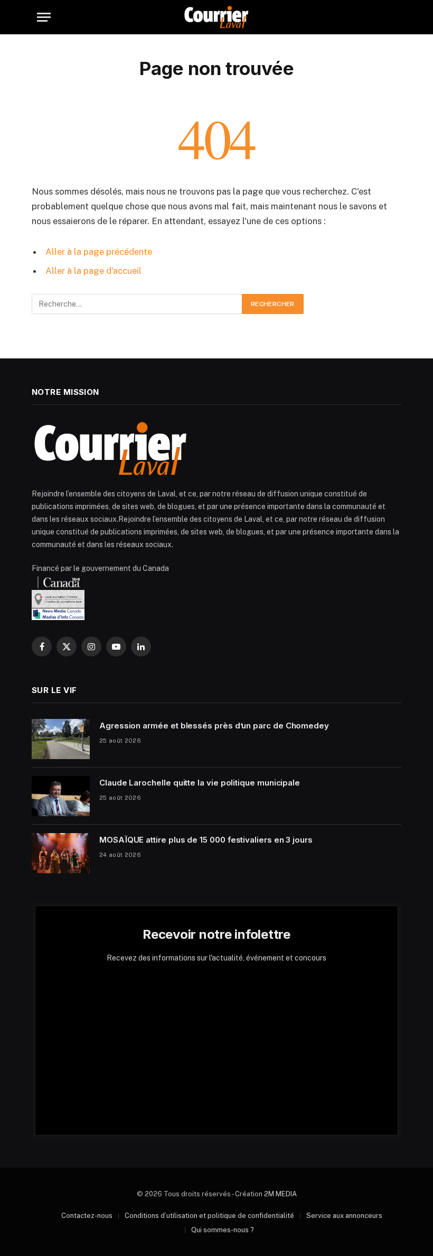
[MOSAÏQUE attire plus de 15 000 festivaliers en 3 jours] (61, 853)
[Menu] (44, 17)
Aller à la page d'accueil (93, 270)
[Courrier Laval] (216, 17)
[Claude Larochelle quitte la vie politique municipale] (61, 796)
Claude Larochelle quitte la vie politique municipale (199, 783)
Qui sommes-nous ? (222, 1230)
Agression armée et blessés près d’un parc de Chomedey (214, 726)
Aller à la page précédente (98, 251)
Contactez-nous (86, 1216)
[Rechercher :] (137, 304)
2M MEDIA (280, 1194)
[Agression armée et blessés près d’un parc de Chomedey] (61, 739)
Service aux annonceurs (344, 1216)
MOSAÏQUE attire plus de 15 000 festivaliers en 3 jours (206, 840)
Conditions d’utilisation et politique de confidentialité (209, 1216)
